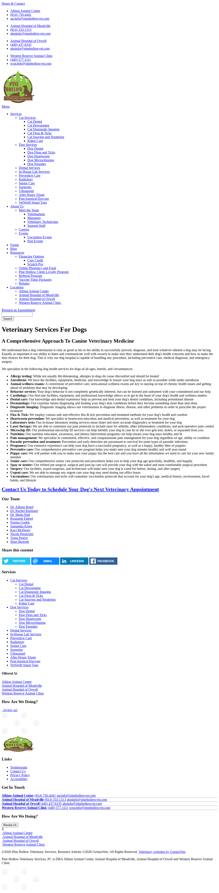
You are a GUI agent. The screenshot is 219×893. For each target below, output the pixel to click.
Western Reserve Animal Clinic (31, 56)
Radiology (26, 179)
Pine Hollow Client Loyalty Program (44, 272)
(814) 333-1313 (20, 29)
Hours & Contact (13, 3)
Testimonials (18, 767)
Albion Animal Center (25, 11)
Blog (13, 249)
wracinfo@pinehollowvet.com (30, 63)
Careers (24, 229)
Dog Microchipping (40, 160)
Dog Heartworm (38, 156)
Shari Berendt (19, 542)
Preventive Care (29, 175)
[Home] (18, 103)
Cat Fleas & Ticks (39, 133)
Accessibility (19, 779)
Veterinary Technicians (42, 222)
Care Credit (35, 260)
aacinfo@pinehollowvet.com (29, 18)
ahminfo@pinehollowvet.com (30, 33)
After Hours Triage (31, 195)
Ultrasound (26, 191)
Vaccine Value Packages (35, 279)
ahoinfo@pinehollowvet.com (30, 48)
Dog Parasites (36, 164)
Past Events (35, 241)
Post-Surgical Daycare (34, 198)
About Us (17, 206)
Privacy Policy (20, 775)
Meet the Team (29, 210)
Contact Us (17, 771)
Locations (17, 287)
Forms (14, 245)
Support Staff (36, 225)
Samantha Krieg (21, 526)
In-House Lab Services (34, 171)
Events (23, 233)
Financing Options (31, 256)
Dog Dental (35, 148)
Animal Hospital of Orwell (28, 41)
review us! (10, 710)
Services (16, 114)
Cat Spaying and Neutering (45, 137)
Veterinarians (36, 214)
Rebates (24, 283)
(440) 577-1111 (20, 59)
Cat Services (27, 117)
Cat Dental (34, 121)
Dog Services (28, 144)
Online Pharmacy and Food (37, 268)
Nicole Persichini (21, 534)
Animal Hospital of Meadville (30, 26)
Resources (17, 252)
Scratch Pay (35, 264)
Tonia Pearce (19, 538)
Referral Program (30, 276)
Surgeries (25, 187)
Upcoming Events (39, 237)
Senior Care (27, 183)
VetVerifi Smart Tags (33, 202)
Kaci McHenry (20, 530)
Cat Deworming (38, 125)
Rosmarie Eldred (21, 518)
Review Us (10, 825)
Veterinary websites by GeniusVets (162, 852)
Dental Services (29, 168)
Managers (34, 218)
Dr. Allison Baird (21, 507)
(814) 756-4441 (20, 14)
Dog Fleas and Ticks (41, 152)
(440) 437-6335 (20, 44)
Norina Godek (20, 522)
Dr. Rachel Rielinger (24, 511)
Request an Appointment (18, 310)
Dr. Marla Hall (20, 515)
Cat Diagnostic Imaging (43, 129)
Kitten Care (35, 141)
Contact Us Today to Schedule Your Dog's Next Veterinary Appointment (80, 489)
